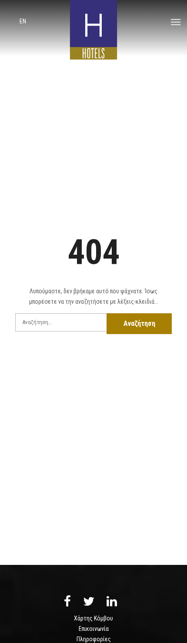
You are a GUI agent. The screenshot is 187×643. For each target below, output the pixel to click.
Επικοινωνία (94, 628)
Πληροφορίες (94, 639)
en (23, 21)
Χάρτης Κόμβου (93, 618)
